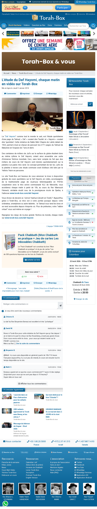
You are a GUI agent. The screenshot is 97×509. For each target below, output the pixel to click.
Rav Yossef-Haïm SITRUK (89, 498)
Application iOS (82, 475)
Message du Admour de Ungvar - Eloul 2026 (21, 426)
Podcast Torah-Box (33, 475)
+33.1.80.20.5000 (38, 441)
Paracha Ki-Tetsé (8, 14)
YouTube (80, 468)
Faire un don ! (55, 465)
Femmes (58, 25)
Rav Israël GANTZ (72, 498)
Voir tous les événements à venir (81, 171)
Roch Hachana (15, 25)
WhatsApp (80, 470)
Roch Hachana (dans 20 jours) (25, 14)
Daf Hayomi (10, 136)
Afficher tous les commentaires (33, 384)
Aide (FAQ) (54, 473)
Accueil (6, 73)
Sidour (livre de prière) (34, 465)
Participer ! (63, 7)
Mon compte (9, 2)
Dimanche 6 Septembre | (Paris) (80, 148)
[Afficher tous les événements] (30, 1)
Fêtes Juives (6, 465)
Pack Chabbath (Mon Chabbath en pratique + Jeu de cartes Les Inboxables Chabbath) (38, 238)
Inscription (21, 2)
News (14, 73)
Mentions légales (56, 468)
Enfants (67, 25)
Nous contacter (13, 441)
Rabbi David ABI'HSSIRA (40, 498)
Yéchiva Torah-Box (9, 473)
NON (41, 277)
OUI (25, 277)
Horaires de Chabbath (34, 468)
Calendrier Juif (31, 462)
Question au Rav (38, 25)
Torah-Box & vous (26, 73)
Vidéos (27, 25)
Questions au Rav (81, 181)
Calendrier (81, 14)
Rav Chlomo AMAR (56, 498)
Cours (89, 178)
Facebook (80, 465)
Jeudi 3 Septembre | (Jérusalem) (79, 135)
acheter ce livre (33, 260)
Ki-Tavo (85, 282)
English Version (32, 478)
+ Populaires (75, 178)
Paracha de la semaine (10, 462)
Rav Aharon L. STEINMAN (8, 498)
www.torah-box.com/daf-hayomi (24, 193)
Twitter (79, 462)
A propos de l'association (60, 462)
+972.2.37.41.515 (62, 441)
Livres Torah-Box (32, 470)
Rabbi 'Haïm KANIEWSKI (24, 498)
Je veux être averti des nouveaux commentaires (23, 311)
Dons (50, 25)
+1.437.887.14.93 (86, 441)
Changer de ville (81, 299)
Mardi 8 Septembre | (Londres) (80, 162)
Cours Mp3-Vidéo (8, 470)
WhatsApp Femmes (84, 473)
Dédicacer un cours (9, 475)
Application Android (84, 478)
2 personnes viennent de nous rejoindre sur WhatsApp (50, 2)
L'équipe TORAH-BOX (55, 226)
